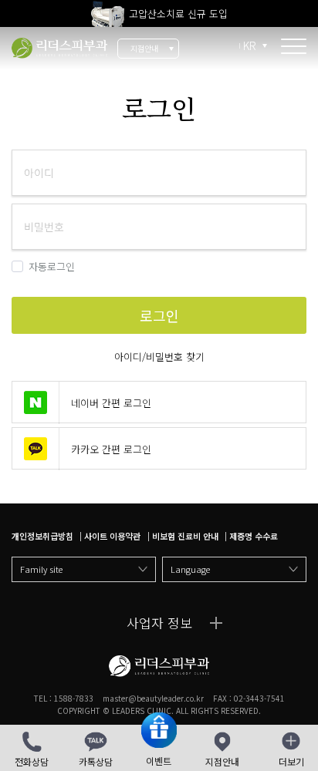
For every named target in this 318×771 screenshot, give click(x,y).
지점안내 (144, 48)
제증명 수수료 (253, 536)
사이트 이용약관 (112, 536)
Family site (41, 569)
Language (190, 569)
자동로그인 (52, 266)
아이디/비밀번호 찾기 (159, 356)
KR (249, 45)
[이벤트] (159, 732)
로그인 (59, 48)
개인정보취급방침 (42, 536)
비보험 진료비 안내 (185, 536)
